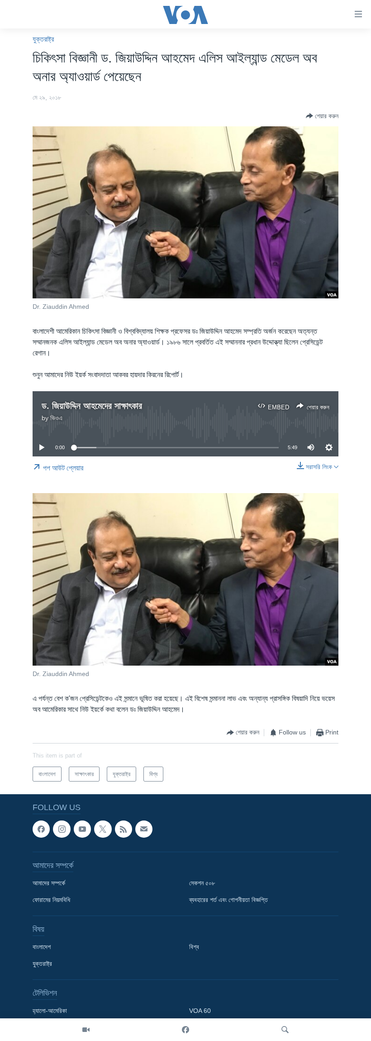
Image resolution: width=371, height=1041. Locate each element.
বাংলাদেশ (42, 946)
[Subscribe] (143, 829)
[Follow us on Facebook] (41, 829)
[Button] (322, 115)
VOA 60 (200, 1010)
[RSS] (123, 829)
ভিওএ (56, 418)
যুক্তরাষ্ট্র (43, 39)
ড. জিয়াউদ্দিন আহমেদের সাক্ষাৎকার (92, 406)
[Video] (86, 1029)
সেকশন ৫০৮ (202, 883)
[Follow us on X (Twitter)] (102, 829)
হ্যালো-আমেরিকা (50, 1010)
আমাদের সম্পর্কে (49, 883)
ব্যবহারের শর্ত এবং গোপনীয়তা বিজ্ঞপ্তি (228, 899)
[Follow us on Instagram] (61, 829)
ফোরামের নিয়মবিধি (51, 899)
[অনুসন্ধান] (285, 1029)
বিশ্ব (194, 946)
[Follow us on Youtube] (82, 829)
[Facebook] (185, 1029)
